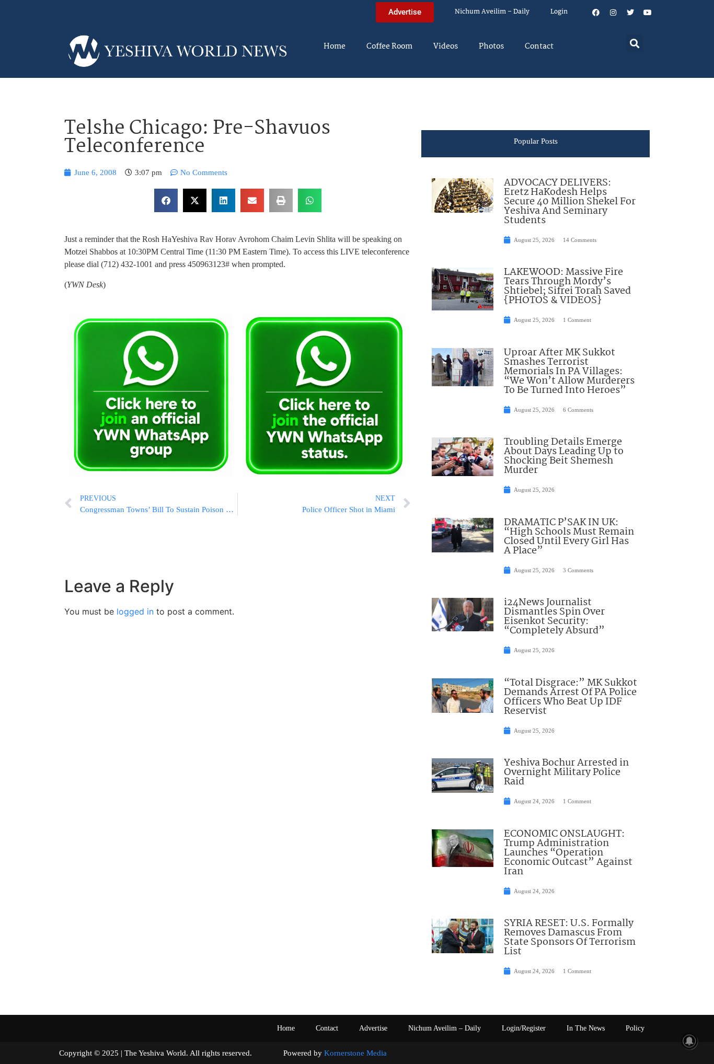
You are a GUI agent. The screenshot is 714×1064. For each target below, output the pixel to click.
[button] (634, 43)
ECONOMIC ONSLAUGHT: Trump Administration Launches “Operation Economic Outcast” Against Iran (568, 853)
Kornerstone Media (355, 1053)
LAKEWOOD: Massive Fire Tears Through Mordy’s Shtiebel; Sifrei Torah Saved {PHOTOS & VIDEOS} (567, 286)
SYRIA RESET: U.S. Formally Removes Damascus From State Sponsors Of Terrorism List (570, 937)
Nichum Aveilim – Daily (492, 11)
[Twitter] (630, 12)
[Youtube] (647, 12)
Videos (445, 46)
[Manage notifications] (689, 1041)
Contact (539, 46)
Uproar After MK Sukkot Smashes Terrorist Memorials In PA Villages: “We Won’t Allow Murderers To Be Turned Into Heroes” (569, 371)
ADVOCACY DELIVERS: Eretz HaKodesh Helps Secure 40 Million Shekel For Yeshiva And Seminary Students (570, 201)
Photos (491, 46)
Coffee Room (389, 46)
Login (559, 11)
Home (335, 46)
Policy (635, 1028)
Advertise (373, 1028)
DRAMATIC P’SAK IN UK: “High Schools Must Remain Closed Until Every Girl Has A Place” (569, 537)
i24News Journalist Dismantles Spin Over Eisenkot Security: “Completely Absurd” (554, 617)
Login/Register (524, 1028)
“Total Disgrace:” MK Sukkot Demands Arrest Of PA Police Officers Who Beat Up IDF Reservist (570, 697)
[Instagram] (613, 12)
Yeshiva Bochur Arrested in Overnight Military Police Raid (566, 772)
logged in (135, 611)
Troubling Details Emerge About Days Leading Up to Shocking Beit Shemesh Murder (564, 456)
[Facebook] (596, 12)
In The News (586, 1028)
